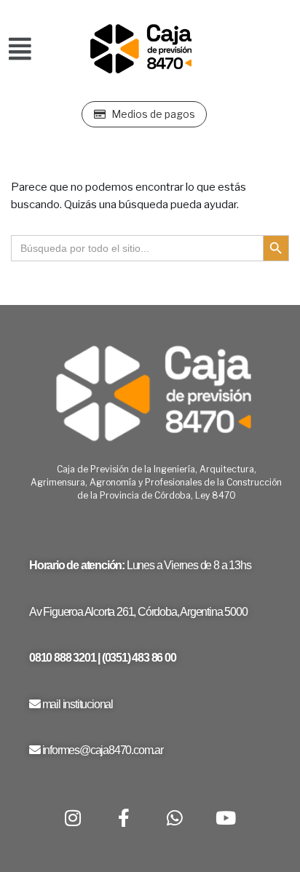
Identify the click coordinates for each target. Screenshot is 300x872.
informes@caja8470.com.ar (102, 750)
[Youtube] (226, 817)
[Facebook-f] (124, 817)
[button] (20, 49)
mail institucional (77, 704)
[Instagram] (73, 817)
